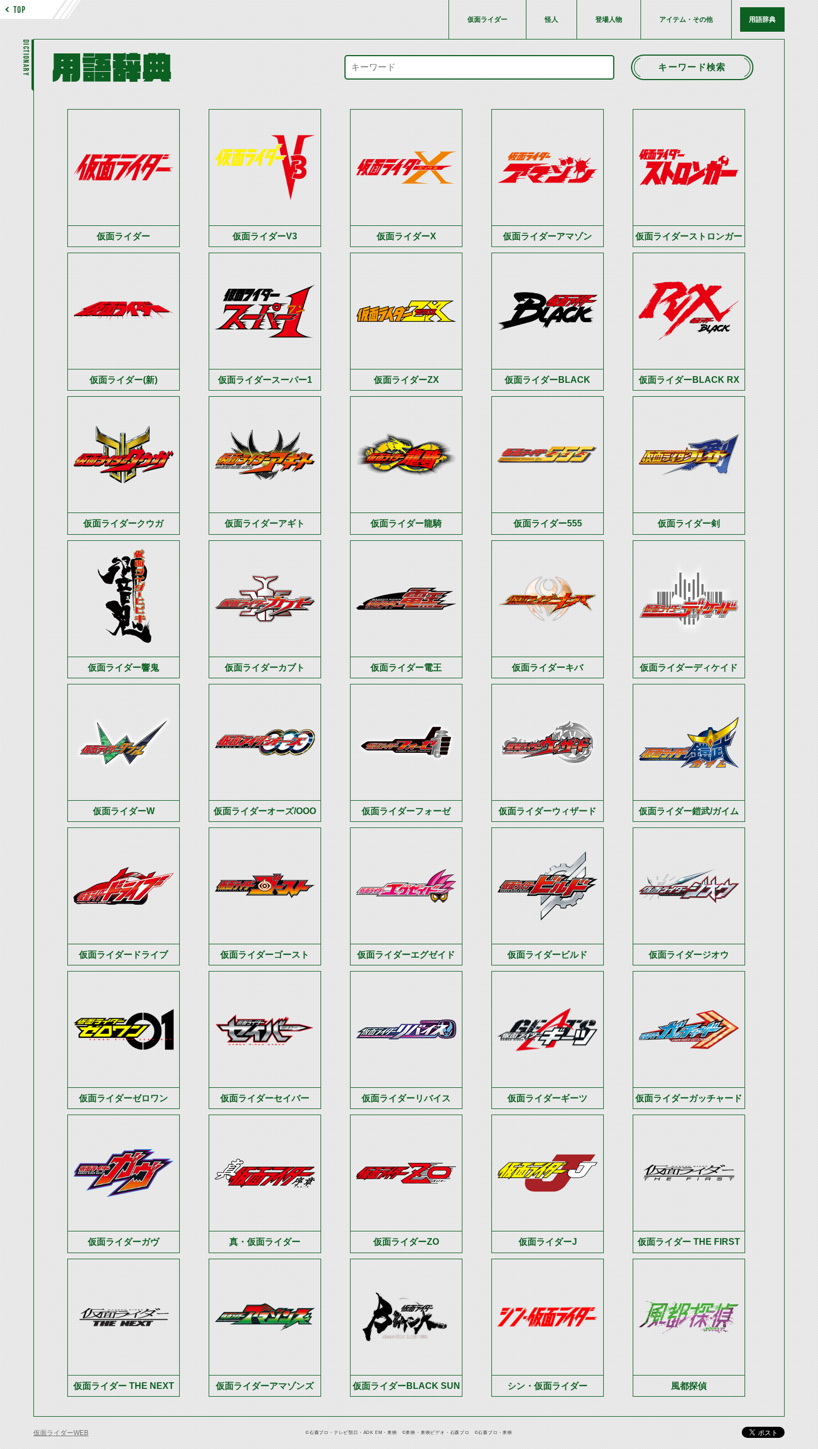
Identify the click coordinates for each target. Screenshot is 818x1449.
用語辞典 (762, 19)
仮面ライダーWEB (60, 1433)
